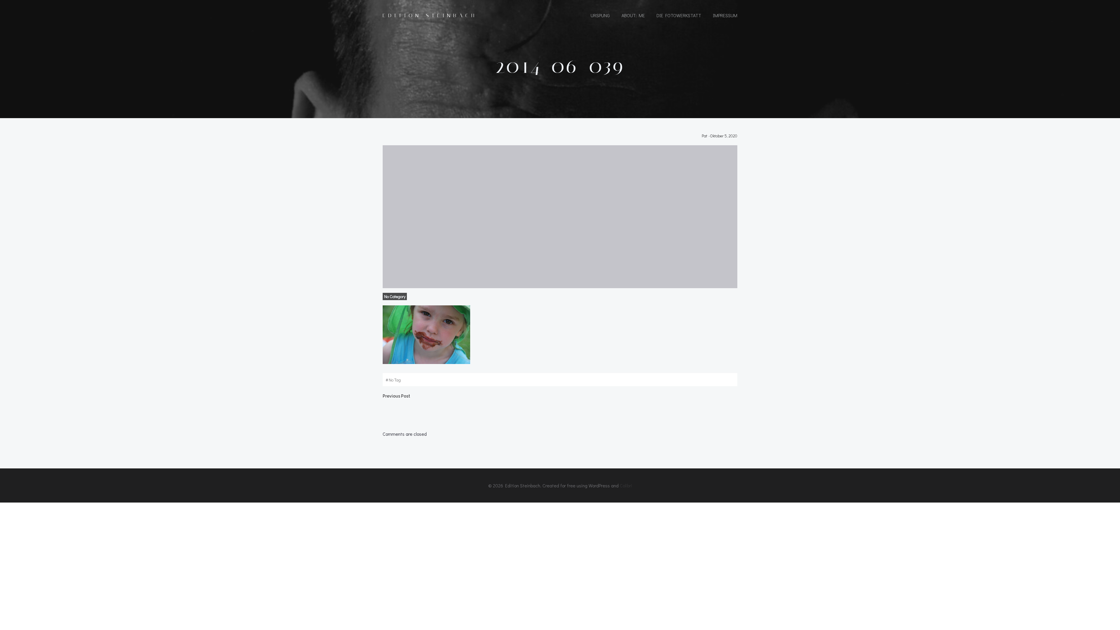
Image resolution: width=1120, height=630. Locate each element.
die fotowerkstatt (679, 15)
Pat (704, 136)
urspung (600, 15)
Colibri (626, 485)
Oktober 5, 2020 (723, 136)
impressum (725, 15)
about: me (633, 15)
